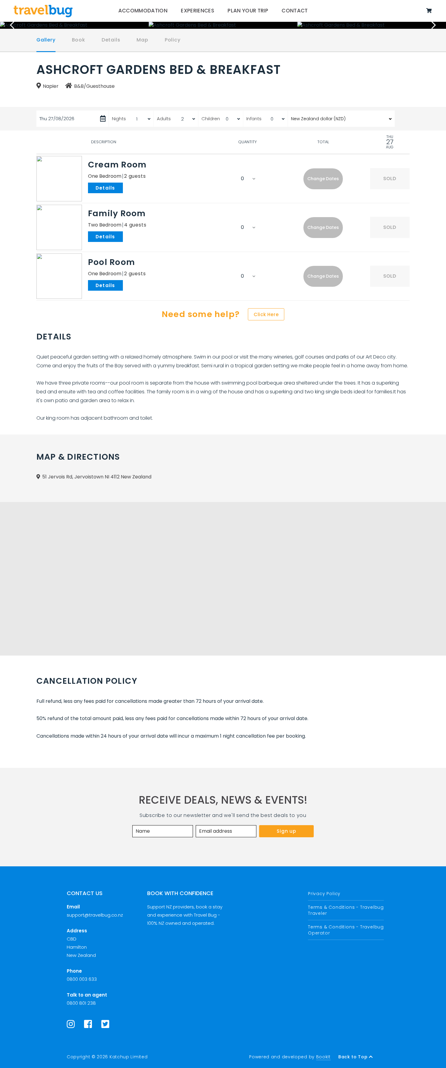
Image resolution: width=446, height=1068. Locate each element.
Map (142, 39)
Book (78, 39)
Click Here (266, 314)
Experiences (197, 10)
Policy (173, 39)
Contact (295, 10)
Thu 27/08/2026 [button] (56, 118)
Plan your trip (248, 10)
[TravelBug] (43, 11)
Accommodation (143, 10)
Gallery (46, 39)
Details (111, 39)
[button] (323, 178)
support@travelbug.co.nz (95, 915)
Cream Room (117, 164)
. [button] (124, 187)
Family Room (117, 213)
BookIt (323, 1057)
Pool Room (111, 262)
